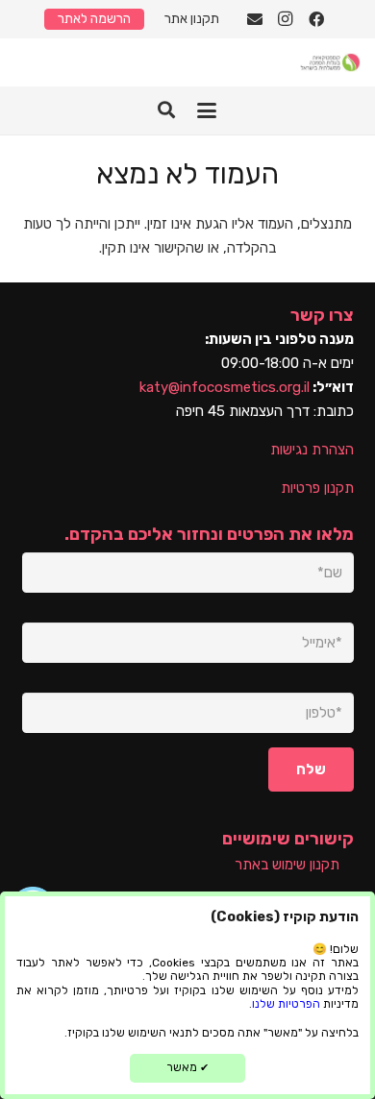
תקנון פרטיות (317, 488)
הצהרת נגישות (312, 449)
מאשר (187, 1067)
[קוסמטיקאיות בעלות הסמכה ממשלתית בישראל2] (330, 62)
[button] (207, 110)
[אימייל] (254, 19)
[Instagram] (285, 19)
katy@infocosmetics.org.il (224, 387)
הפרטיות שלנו (286, 1004)
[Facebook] (316, 19)
